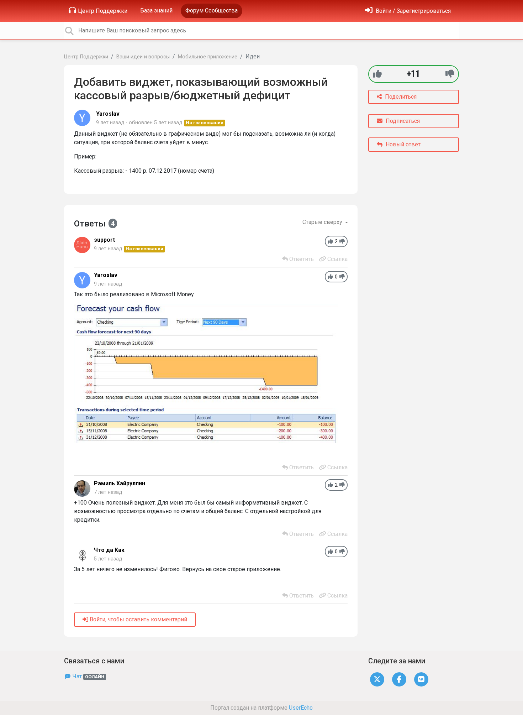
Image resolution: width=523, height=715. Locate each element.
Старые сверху (323, 222)
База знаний (156, 10)
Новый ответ (402, 144)
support (104, 239)
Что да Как (109, 550)
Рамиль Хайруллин (119, 483)
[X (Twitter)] (377, 678)
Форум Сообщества (211, 10)
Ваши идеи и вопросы (143, 57)
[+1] (377, 74)
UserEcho (301, 707)
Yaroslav (108, 113)
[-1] (449, 74)
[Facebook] (399, 678)
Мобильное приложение (207, 57)
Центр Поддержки (102, 10)
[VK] (421, 678)
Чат (87, 676)
